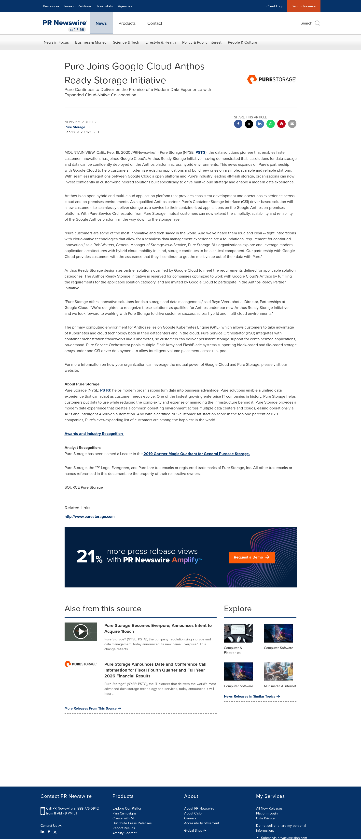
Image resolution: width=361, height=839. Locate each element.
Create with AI (123, 818)
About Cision (194, 813)
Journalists (105, 6)
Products (127, 23)
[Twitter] (55, 831)
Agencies (125, 6)
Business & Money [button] (91, 42)
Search (306, 23)
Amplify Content (124, 832)
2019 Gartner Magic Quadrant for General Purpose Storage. (197, 454)
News (101, 23)
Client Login (275, 6)
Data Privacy (265, 818)
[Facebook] (49, 831)
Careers (190, 818)
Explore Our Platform (128, 808)
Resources (51, 6)
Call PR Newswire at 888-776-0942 (72, 808)
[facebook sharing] (238, 124)
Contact (154, 23)
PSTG (200, 152)
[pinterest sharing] (281, 124)
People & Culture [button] (242, 42)
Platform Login (267, 813)
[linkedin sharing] (260, 124)
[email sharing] (292, 124)
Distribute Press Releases (132, 823)
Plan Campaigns (124, 813)
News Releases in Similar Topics (249, 696)
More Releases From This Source (91, 708)
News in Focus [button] (56, 42)
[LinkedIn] (43, 831)
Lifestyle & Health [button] (161, 42)
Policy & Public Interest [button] (202, 42)
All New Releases (269, 808)
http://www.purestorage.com (90, 516)
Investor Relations (78, 6)
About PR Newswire (199, 808)
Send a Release (304, 6)
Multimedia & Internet (280, 686)
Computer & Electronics (233, 650)
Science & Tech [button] (126, 42)
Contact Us (49, 825)
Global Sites (193, 830)
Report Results (123, 828)
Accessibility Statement (201, 823)
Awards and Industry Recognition (94, 433)
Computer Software (278, 647)
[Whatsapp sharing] (270, 124)
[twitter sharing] (249, 124)
